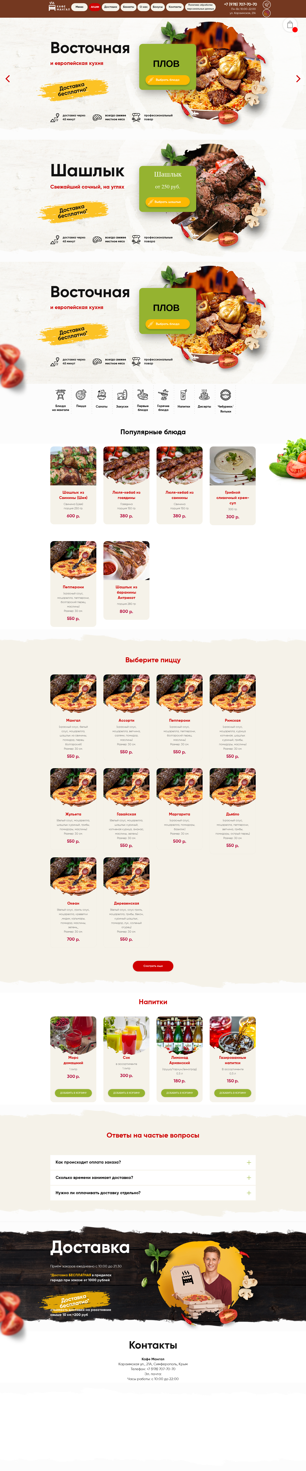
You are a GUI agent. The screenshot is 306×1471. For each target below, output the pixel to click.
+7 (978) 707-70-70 (240, 4)
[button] (267, 4)
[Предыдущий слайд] (7, 78)
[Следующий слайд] (298, 78)
